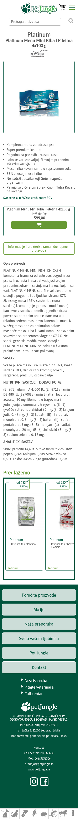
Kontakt (39, 667)
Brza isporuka (36, 681)
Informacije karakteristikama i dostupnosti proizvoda (39, 248)
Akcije (39, 609)
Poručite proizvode (39, 595)
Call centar (34, 694)
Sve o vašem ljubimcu (39, 638)
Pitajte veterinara (39, 687)
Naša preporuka (39, 624)
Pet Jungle (39, 652)
